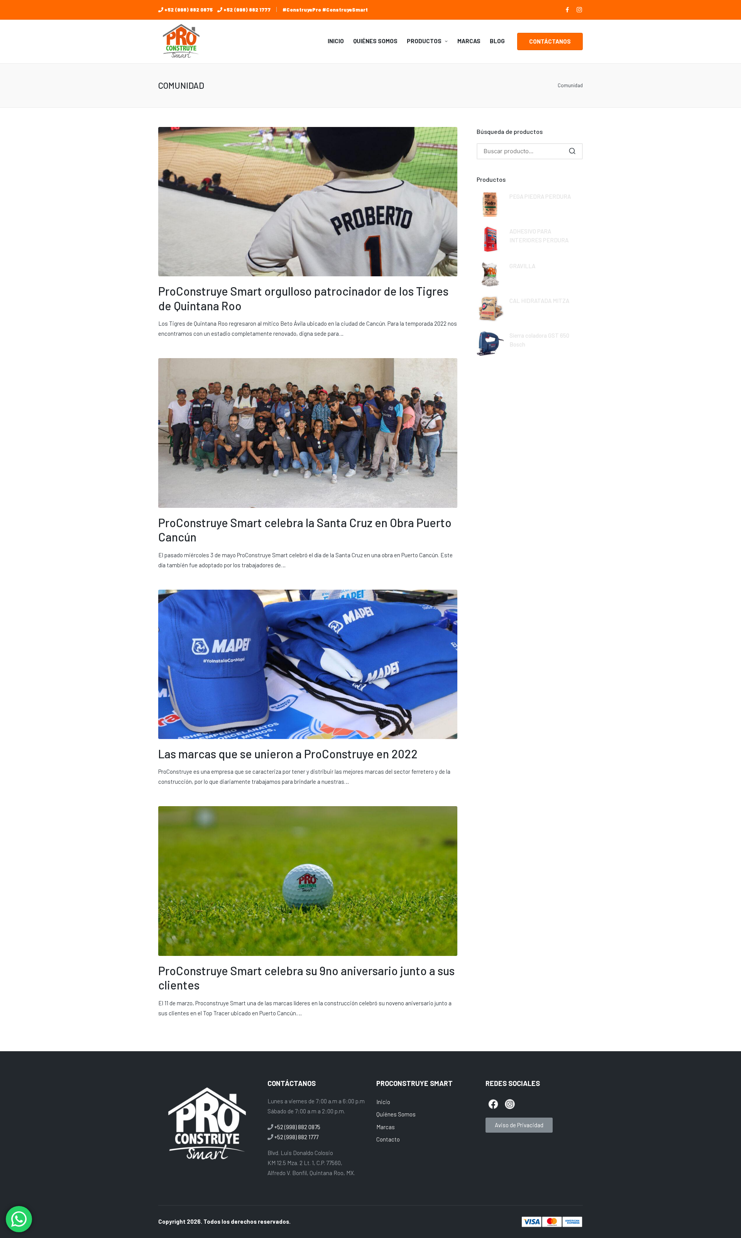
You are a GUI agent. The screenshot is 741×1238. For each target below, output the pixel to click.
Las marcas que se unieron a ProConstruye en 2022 (288, 754)
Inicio (383, 1101)
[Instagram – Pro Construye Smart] (579, 9)
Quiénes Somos (396, 1114)
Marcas (385, 1126)
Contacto (388, 1139)
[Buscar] (572, 151)
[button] (550, 41)
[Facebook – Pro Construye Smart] (567, 9)
